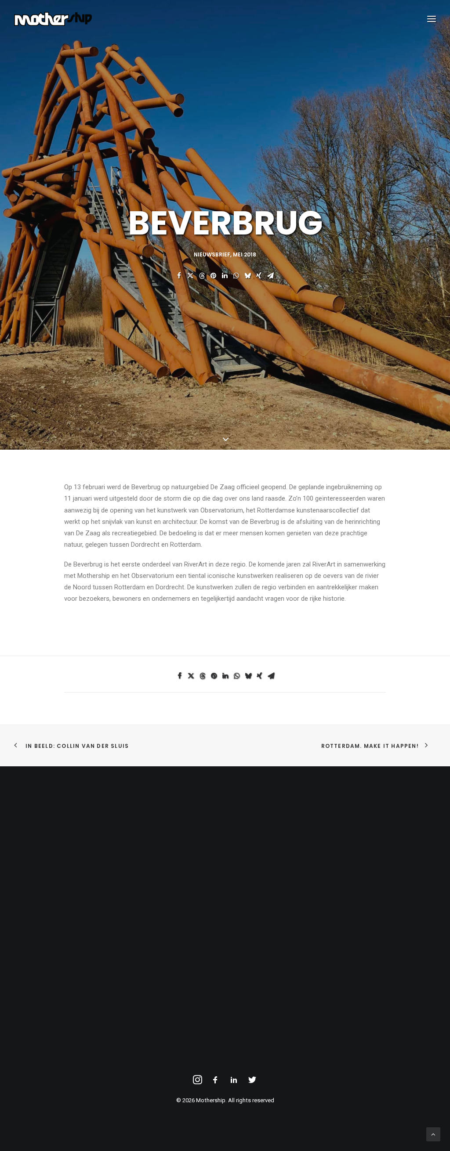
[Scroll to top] (433, 1134)
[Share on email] (270, 276)
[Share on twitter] (190, 276)
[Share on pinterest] (213, 276)
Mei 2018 (244, 254)
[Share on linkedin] (224, 276)
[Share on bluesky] (247, 276)
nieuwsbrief (212, 254)
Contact (35, 869)
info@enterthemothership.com (285, 846)
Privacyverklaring (48, 857)
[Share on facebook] (179, 276)
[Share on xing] (259, 276)
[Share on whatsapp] (236, 276)
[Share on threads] (201, 276)
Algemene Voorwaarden (59, 846)
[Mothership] (53, 19)
